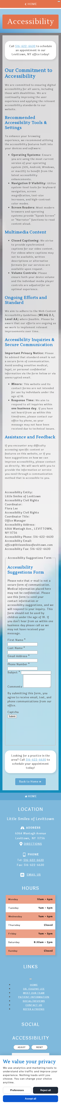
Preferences (17, 1090)
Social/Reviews (34, 1001)
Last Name (16, 648)
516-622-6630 (25, 46)
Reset (39, 1047)
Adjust (21, 1047)
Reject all (45, 1090)
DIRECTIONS (33, 844)
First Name (16, 640)
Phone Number (18, 664)
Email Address (18, 656)
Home (32, 4)
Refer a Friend (33, 1009)
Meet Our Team (34, 993)
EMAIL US (34, 875)
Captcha (13, 712)
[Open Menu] (59, 1)
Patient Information (33, 997)
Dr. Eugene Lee (34, 989)
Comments (15, 687)
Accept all (30, 1098)
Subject (13, 672)
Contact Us (34, 1005)
